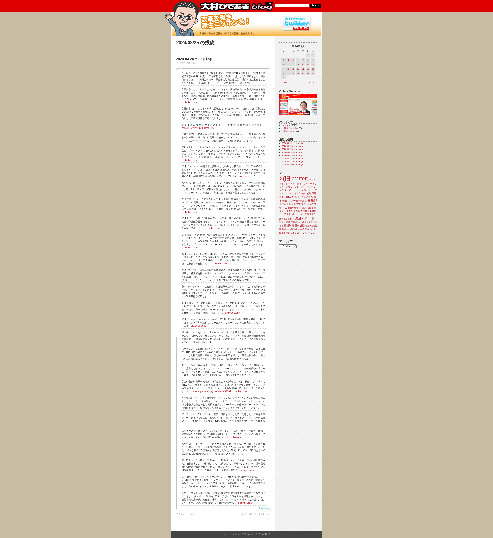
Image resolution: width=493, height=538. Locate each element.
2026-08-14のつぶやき (292, 152)
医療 (291, 196)
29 (308, 73)
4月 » (311, 82)
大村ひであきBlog (290, 128)
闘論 (307, 229)
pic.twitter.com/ (189, 102)
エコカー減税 (294, 184)
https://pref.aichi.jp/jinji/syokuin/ (198, 128)
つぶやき (192, 514)
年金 (284, 207)
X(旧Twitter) (294, 178)
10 (283, 65)
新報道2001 (301, 211)
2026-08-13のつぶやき (292, 155)
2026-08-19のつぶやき (292, 143)
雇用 (312, 229)
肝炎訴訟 (300, 225)
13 (298, 65)
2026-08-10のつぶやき (292, 165)
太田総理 (311, 200)
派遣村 (282, 222)
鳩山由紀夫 (284, 233)
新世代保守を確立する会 (299, 208)
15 (308, 65)
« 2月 (284, 82)
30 (313, 73)
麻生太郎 (294, 233)
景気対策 (312, 211)
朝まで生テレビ (287, 214)
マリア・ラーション (294, 190)
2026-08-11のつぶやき (292, 161)
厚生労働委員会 (304, 197)
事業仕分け (300, 193)
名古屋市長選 (297, 201)
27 (298, 73)
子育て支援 (297, 204)
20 (298, 69)
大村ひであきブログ (236, 6)
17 (283, 69)
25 (288, 73)
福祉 (281, 225)
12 (293, 65)
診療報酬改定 (293, 229)
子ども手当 (285, 204)
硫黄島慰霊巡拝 (309, 222)
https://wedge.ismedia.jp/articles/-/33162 (210, 391)
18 (288, 69)
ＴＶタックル (307, 232)
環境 (288, 222)
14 (303, 65)
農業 (302, 229)
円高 (313, 193)
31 (283, 78)
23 (313, 69)
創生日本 (283, 197)
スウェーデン (292, 187)
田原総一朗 (296, 222)
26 (293, 73)
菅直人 (308, 225)
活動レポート (288, 131)
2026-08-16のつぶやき (292, 146)
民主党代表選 (302, 214)
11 (288, 65)
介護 (308, 193)
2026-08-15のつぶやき (292, 149)
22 (308, 69)
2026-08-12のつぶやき (292, 158)
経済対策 (289, 225)
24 (283, 73)
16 (313, 65)
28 (303, 73)
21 (303, 69)
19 (293, 69)
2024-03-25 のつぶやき (194, 59)
